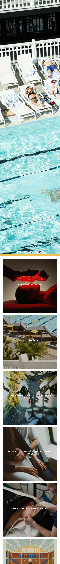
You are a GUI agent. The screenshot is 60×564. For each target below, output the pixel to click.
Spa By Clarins (38, 255)
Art (24, 255)
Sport (47, 255)
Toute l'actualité (16, 255)
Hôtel (30, 255)
